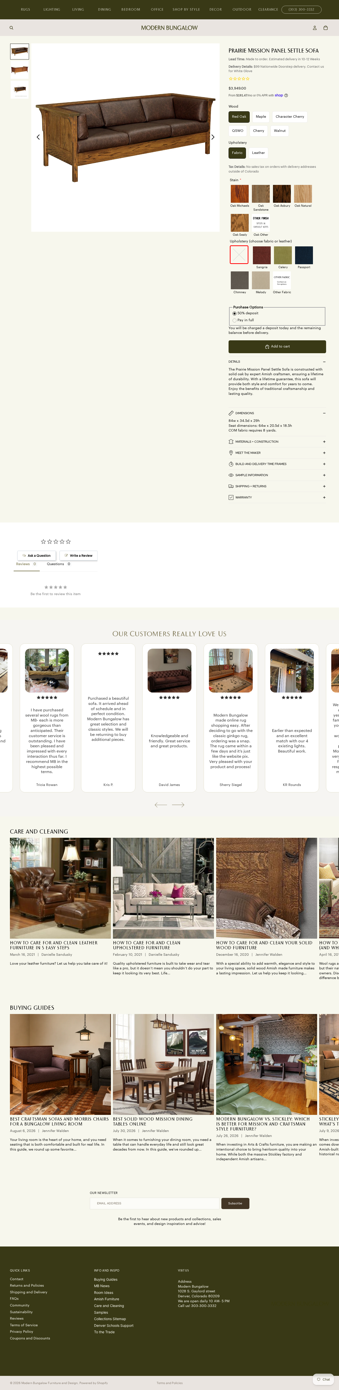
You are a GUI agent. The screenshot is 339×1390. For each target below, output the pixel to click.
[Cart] (325, 27)
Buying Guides (105, 1279)
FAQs (14, 1299)
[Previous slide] (36, 137)
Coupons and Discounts (30, 1338)
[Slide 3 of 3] (20, 90)
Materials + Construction (257, 442)
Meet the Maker (248, 453)
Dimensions (245, 413)
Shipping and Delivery (28, 1292)
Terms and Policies (170, 1383)
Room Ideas (103, 1292)
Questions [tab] (55, 564)
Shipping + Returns (251, 486)
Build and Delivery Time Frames (261, 464)
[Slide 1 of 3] (20, 51)
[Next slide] (214, 137)
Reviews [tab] (23, 564)
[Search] (11, 27)
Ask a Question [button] (39, 555)
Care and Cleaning (109, 1305)
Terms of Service (24, 1325)
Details (234, 362)
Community (20, 1305)
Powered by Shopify (93, 1383)
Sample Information (252, 475)
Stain (234, 180)
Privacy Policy (21, 1331)
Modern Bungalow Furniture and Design (49, 1383)
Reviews (17, 1318)
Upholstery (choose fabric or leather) (261, 241)
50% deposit (247, 313)
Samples (101, 1312)
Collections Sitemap (110, 1319)
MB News (101, 1286)
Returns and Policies (27, 1285)
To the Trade (104, 1332)
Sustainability (21, 1312)
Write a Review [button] (81, 555)
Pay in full (245, 320)
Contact (16, 1279)
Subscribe (235, 1203)
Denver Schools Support (114, 1325)
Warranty (244, 497)
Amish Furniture (106, 1299)
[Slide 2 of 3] (20, 70)
